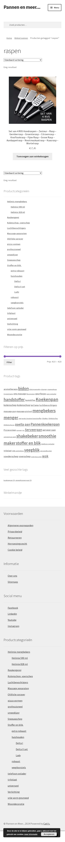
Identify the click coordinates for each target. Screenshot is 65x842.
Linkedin (12, 613)
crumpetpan (52, 389)
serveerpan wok (10, 437)
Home (9, 38)
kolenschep (10, 405)
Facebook (13, 607)
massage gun (10, 411)
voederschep (11, 456)
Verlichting (12, 323)
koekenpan (9, 480)
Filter (9, 362)
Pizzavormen (10, 430)
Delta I (17, 281)
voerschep (25, 456)
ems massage (20, 393)
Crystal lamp (8, 394)
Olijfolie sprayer (15, 238)
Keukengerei (13, 217)
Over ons (12, 575)
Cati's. (46, 823)
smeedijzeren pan (23, 480)
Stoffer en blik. (14, 265)
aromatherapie (11, 389)
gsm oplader (51, 394)
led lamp (35, 405)
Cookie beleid (15, 549)
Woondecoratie (14, 334)
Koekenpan (47, 399)
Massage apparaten (17, 233)
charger (44, 389)
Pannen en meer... (22, 7)
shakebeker (27, 436)
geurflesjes (40, 393)
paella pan (22, 424)
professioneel (14, 249)
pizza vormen (13, 244)
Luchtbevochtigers (16, 228)
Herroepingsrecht (17, 543)
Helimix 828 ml (18, 212)
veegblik (32, 450)
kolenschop (23, 405)
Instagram (13, 626)
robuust (15, 297)
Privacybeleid (15, 531)
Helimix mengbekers (17, 201)
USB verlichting (18, 451)
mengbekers (44, 410)
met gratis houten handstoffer (30, 418)
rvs (23, 430)
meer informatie (30, 834)
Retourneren (15, 537)
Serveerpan (33, 430)
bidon (23, 388)
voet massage (36, 457)
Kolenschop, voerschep (18, 222)
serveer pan (49, 429)
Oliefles (45, 418)
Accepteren (49, 834)
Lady (16, 292)
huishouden (16, 276)
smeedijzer (12, 254)
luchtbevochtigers (48, 405)
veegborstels (17, 302)
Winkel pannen (21, 38)
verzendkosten (46, 451)
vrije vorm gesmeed (16, 329)
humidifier (30, 400)
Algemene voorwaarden (20, 525)
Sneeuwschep (14, 260)
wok (45, 456)
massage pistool (24, 411)
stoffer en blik (28, 443)
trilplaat (11, 313)
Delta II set (19, 286)
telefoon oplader (15, 308)
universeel (12, 318)
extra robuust (17, 270)
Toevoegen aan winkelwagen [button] (32, 156)
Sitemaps (13, 581)
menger (11, 417)
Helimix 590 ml (18, 206)
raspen (19, 430)
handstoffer (14, 399)
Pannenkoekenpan (45, 424)
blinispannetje (35, 389)
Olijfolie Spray (9, 425)
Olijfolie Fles (53, 418)
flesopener (31, 394)
